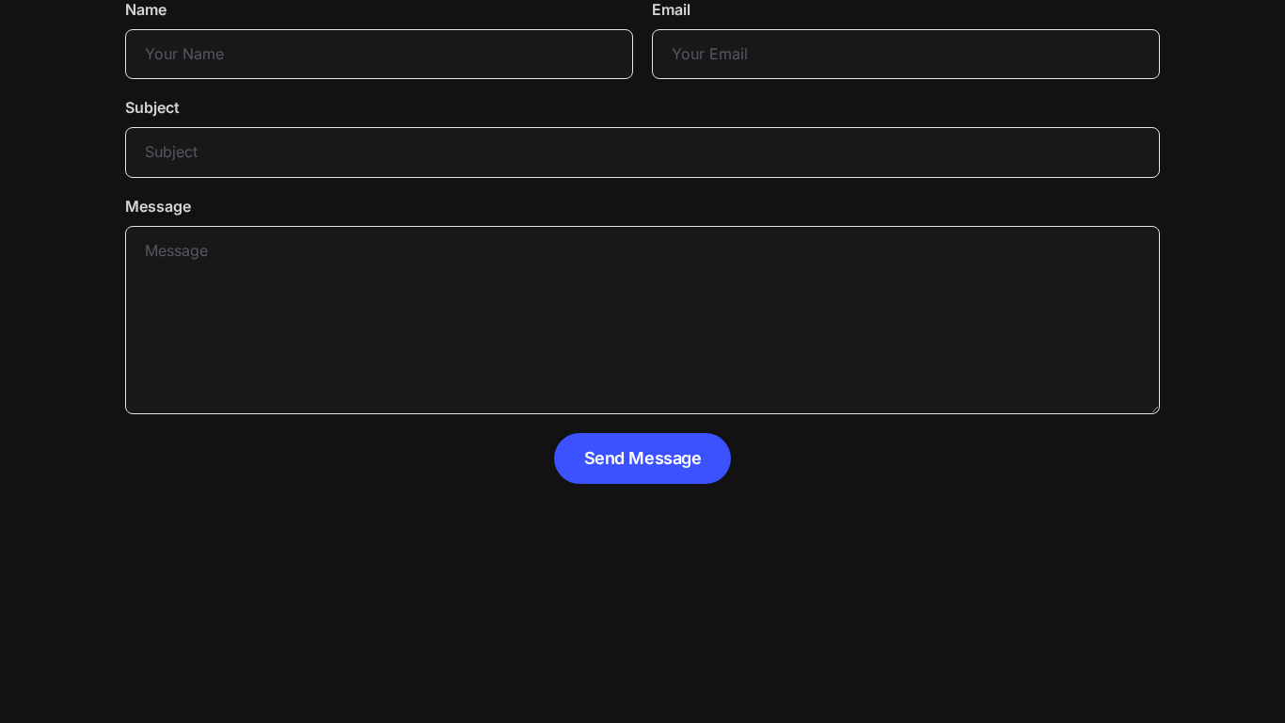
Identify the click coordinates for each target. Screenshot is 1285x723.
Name (146, 9)
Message (158, 206)
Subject (152, 107)
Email (671, 9)
